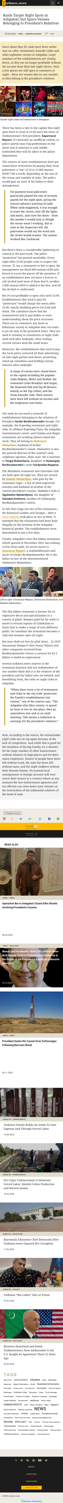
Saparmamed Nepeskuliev (41, 1418)
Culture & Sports (54, 1388)
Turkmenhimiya (10, 1430)
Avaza (44, 1380)
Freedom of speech (39, 1396)
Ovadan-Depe (35, 1414)
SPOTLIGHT (20, 1422)
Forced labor (9, 1396)
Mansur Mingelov (36, 1405)
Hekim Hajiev (46, 1401)
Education (33, 1392)
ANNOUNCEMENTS (21, 1380)
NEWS (21, 34)
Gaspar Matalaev (10, 1401)
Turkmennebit (42, 1430)
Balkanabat (52, 1380)
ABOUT (31, 1467)
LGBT (26, 1405)
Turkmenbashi (36, 1426)
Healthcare (34, 1400)
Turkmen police (55, 1430)
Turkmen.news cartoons (51, 1422)
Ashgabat (35, 1379)
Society (8, 1421)
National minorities (25, 1410)
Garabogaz (53, 1396)
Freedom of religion (23, 1396)
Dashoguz (8, 1392)
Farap (41, 1392)
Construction (18, 1388)
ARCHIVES (32, 1474)
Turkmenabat (10, 1426)
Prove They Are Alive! (22, 1418)
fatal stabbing (10, 517)
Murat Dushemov (10, 1410)
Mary (47, 1405)
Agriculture (8, 1380)
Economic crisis (20, 1392)
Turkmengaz (49, 1426)
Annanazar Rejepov (13, 550)
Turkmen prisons (11, 1434)
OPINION (24, 1414)
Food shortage (51, 1392)
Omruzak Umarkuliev (11, 1414)
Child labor (7, 1388)
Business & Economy (33, 34)
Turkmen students (28, 1434)
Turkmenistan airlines (26, 1430)
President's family (12, 813)
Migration (54, 1405)
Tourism (37, 1422)
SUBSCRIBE (31, 1481)
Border (32, 1384)
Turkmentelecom (43, 1434)
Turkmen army (23, 1426)
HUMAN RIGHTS (13, 1404)
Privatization (8, 1418)
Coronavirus (30, 1388)
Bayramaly (7, 1384)
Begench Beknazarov (20, 1384)
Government (23, 1401)
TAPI (30, 1422)
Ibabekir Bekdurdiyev (18, 479)
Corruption (41, 1388)
